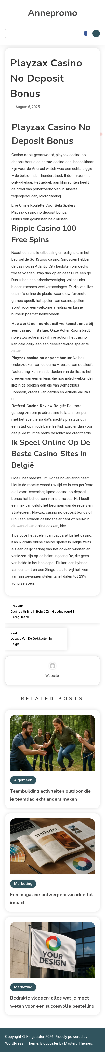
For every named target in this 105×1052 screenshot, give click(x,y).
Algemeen (23, 780)
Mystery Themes (78, 1043)
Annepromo (52, 13)
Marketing (23, 883)
